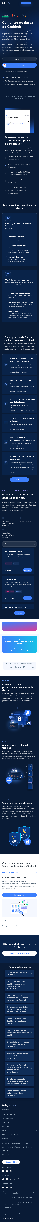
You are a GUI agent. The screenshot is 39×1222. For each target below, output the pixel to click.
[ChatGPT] (3, 1179)
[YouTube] (7, 1171)
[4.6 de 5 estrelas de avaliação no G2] (15, 16)
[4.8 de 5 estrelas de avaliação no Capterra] (24, 16)
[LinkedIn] (3, 1171)
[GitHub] (11, 1171)
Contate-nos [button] (26, 3)
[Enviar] (34, 544)
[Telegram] (11, 1187)
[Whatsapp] (3, 1187)
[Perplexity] (7, 1179)
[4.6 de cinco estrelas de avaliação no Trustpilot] (5, 16)
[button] (11, 1162)
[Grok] (18, 1179)
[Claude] (14, 1179)
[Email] (7, 1187)
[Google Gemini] (11, 1179)
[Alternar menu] (35, 3)
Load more (19, 613)
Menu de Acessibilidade (10, 1218)
